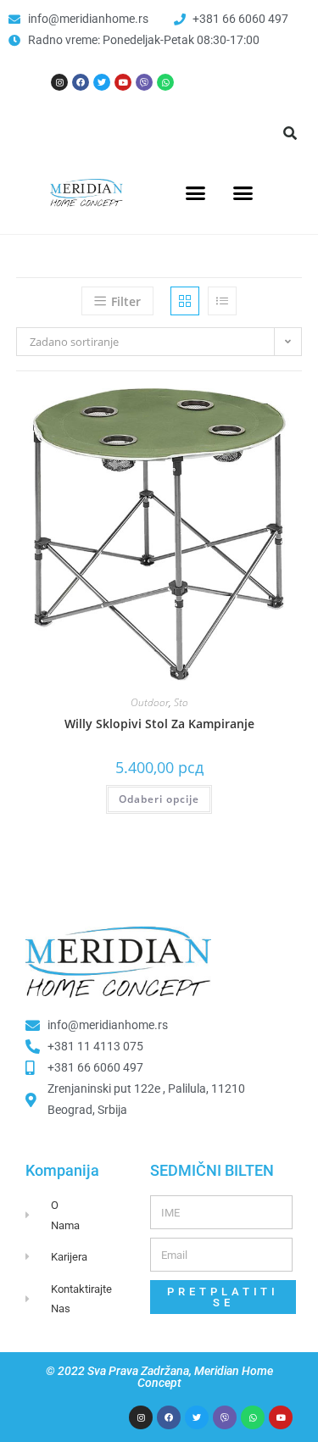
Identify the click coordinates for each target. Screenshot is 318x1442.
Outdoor (150, 702)
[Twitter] (101, 82)
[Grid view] (184, 301)
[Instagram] (59, 82)
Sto (181, 702)
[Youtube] (122, 82)
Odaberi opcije (159, 799)
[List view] (222, 301)
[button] (290, 133)
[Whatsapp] (165, 82)
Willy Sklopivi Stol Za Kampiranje (159, 723)
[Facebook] (80, 82)
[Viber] (144, 82)
